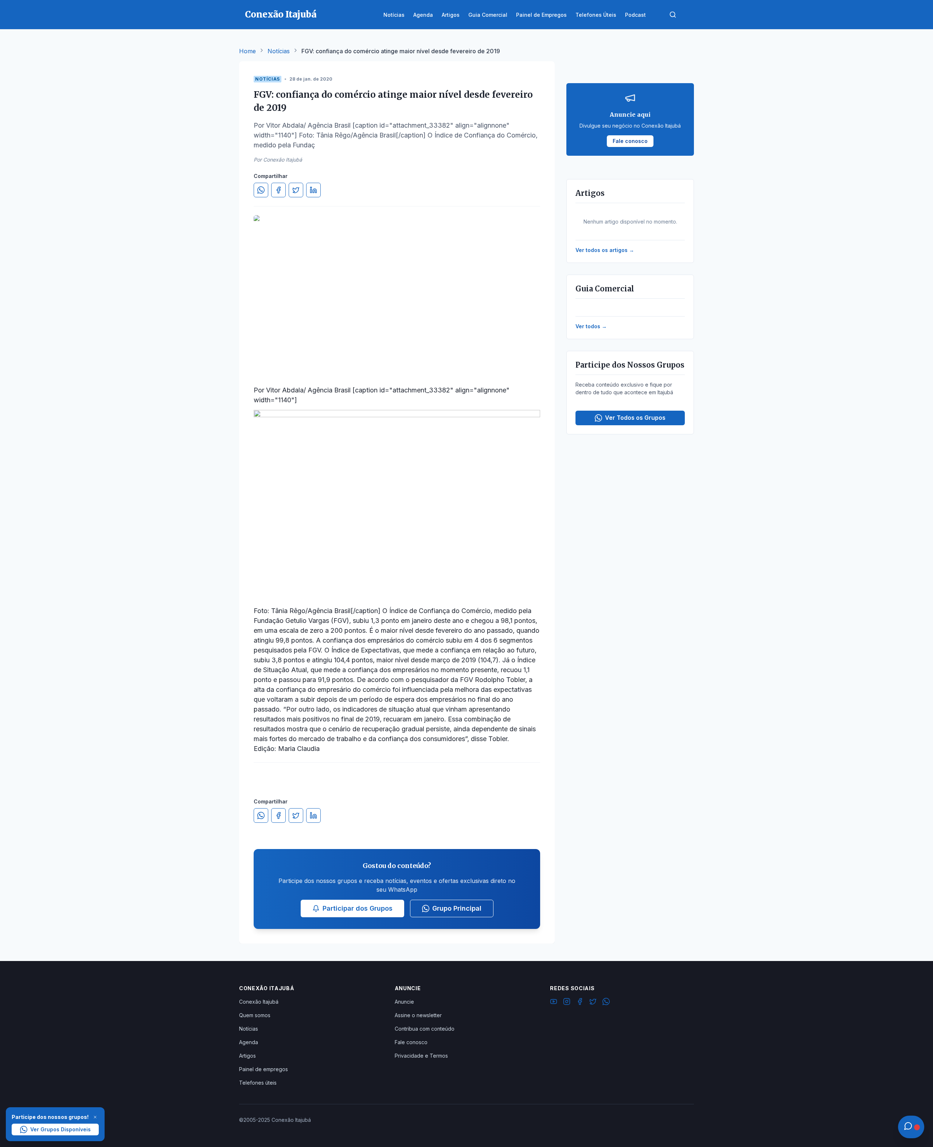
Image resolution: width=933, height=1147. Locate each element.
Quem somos (254, 1015)
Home (247, 51)
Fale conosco (411, 1042)
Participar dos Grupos (358, 908)
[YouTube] (553, 1002)
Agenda (248, 1042)
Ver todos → (591, 326)
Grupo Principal (456, 908)
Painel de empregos (263, 1069)
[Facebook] (579, 1002)
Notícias (279, 51)
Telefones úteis (258, 1083)
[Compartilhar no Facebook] (278, 190)
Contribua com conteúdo (424, 1029)
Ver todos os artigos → (604, 250)
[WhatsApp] (606, 1002)
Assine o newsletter (418, 1015)
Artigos (247, 1056)
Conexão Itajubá (258, 1002)
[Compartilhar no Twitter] (296, 190)
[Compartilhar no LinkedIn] (313, 190)
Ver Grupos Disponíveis (60, 1129)
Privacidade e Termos (421, 1056)
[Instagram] (566, 1002)
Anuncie (404, 1002)
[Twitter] (593, 1002)
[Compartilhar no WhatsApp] (261, 190)
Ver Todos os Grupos (635, 417)
